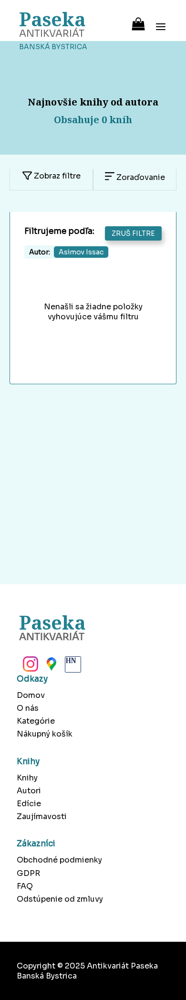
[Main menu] (160, 20)
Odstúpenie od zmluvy (60, 899)
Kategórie (36, 721)
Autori (29, 791)
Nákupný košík (44, 734)
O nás (28, 708)
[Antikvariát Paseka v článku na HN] (72, 666)
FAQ (25, 886)
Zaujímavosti (42, 816)
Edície (29, 804)
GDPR (28, 873)
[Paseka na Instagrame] (29, 666)
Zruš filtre (133, 233)
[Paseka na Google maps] (50, 666)
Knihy (27, 778)
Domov (31, 695)
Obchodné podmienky (59, 860)
